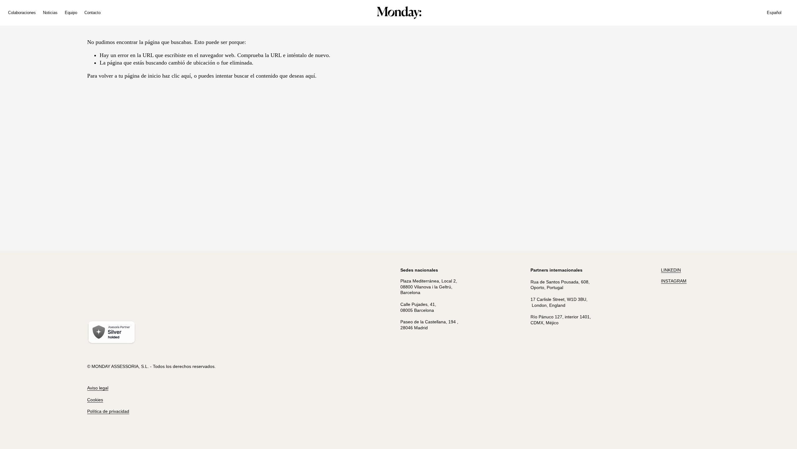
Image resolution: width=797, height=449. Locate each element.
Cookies (95, 399)
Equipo (71, 12)
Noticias (50, 12)
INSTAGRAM (673, 280)
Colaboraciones (22, 12)
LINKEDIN (671, 270)
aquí (310, 76)
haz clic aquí (176, 76)
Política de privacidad (108, 411)
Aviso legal (97, 387)
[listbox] (778, 12)
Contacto (92, 12)
